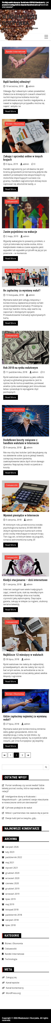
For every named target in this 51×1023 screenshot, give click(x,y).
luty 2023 (9, 852)
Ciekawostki (12, 201)
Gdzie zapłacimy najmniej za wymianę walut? (25, 718)
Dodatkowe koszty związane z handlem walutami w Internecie (21, 441)
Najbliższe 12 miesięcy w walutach (23, 654)
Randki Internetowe (15, 51)
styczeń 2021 (11, 867)
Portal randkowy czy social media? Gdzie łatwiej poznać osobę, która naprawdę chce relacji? (23, 788)
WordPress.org (13, 993)
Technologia (11, 959)
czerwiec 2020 (12, 883)
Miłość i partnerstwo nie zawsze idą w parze (26, 813)
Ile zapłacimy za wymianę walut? (21, 290)
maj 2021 (9, 862)
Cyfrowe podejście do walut (18, 807)
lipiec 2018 (10, 925)
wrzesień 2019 (12, 893)
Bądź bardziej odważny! (16, 81)
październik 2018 (13, 914)
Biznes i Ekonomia (15, 123)
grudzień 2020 (12, 873)
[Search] (46, 767)
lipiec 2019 (10, 899)
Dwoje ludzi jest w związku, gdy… (21, 818)
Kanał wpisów (12, 982)
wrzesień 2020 (12, 878)
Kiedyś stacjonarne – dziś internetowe (25, 580)
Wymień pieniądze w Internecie (21, 515)
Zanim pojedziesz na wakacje (20, 231)
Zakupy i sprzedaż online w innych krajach (23, 158)
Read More (10, 111)
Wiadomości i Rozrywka (19, 20)
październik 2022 (13, 857)
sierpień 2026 (12, 846)
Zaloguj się (11, 977)
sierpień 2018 (12, 919)
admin (31, 86)
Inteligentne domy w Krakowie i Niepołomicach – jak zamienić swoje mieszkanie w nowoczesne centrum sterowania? (25, 4)
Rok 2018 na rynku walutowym (20, 367)
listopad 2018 (11, 909)
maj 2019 (9, 904)
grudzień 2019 (12, 888)
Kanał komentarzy (15, 987)
